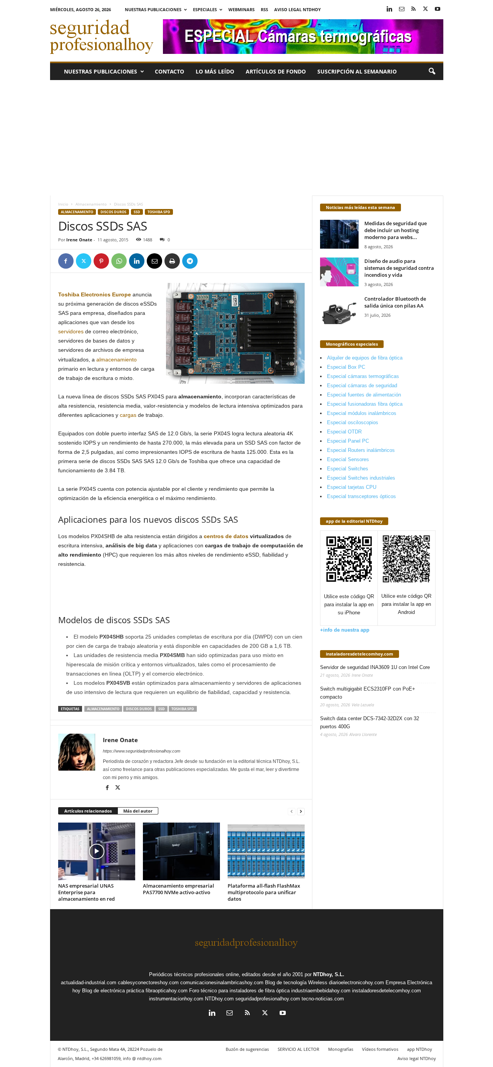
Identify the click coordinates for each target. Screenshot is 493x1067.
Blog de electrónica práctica (113, 990)
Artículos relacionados (88, 811)
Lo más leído (215, 71)
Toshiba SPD (159, 211)
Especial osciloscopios (352, 422)
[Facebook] (66, 261)
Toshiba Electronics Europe (94, 294)
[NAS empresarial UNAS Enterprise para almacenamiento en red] (96, 851)
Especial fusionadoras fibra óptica (364, 404)
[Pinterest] (101, 261)
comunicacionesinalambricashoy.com (221, 982)
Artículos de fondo (276, 71)
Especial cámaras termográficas (363, 376)
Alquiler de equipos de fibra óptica (364, 358)
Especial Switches (347, 469)
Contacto (169, 71)
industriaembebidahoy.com (320, 990)
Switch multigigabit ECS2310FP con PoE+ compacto (367, 693)
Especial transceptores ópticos (361, 496)
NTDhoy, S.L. (328, 974)
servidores (71, 331)
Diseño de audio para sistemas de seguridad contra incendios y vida (399, 268)
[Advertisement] (246, 138)
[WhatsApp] (119, 261)
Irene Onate (79, 239)
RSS (264, 9)
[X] (425, 9)
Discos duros (113, 211)
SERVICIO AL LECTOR (298, 1049)
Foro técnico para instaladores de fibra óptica (239, 990)
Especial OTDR (344, 432)
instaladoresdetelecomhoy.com (359, 654)
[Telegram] (190, 261)
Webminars (241, 9)
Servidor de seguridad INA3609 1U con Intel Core (375, 667)
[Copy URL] (207, 261)
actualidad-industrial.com (88, 982)
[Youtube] (437, 9)
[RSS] (413, 9)
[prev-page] (291, 811)
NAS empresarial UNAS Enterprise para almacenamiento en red (86, 892)
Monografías (340, 1049)
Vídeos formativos (380, 1049)
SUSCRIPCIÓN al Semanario (357, 71)
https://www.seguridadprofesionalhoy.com (141, 751)
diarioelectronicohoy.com (356, 982)
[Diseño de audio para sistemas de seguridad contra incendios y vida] (339, 272)
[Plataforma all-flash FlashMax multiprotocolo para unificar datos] (266, 851)
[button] (431, 71)
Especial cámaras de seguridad (362, 385)
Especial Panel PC (348, 441)
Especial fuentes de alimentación (364, 395)
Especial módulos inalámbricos (361, 413)
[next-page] (301, 811)
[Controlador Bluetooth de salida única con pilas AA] (339, 309)
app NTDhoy (419, 1049)
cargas (128, 415)
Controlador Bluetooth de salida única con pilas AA (395, 302)
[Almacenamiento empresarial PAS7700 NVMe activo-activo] (181, 851)
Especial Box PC (346, 367)
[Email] (154, 261)
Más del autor (138, 811)
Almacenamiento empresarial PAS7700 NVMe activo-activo (178, 889)
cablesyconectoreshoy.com (148, 982)
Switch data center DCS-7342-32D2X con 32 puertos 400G (369, 722)
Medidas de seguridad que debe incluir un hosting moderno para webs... (395, 230)
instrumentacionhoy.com (176, 999)
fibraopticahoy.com (167, 990)
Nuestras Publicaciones (153, 9)
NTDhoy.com (219, 999)
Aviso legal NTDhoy (297, 9)
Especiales (205, 9)
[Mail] (401, 9)
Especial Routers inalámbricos (361, 450)
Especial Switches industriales (361, 478)
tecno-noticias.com (323, 999)
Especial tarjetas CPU (351, 487)
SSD (137, 211)
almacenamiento (116, 359)
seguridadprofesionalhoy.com (267, 999)
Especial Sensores (348, 459)
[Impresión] (172, 261)
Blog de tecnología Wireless (296, 982)
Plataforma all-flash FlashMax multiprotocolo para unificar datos (264, 892)
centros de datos (226, 536)
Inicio (63, 204)
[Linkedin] (389, 9)
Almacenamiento (91, 204)
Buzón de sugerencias (247, 1049)
